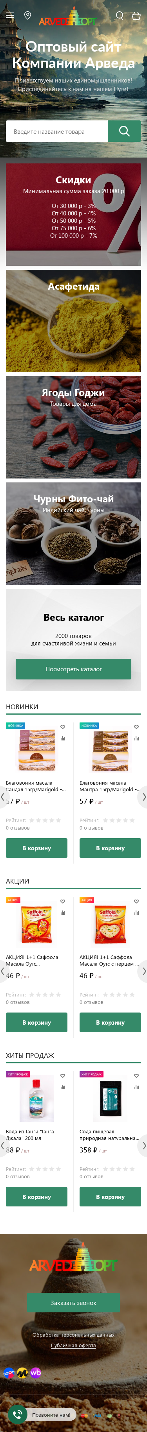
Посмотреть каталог (73, 669)
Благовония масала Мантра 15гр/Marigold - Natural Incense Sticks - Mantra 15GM (108, 785)
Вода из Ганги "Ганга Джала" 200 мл (30, 1134)
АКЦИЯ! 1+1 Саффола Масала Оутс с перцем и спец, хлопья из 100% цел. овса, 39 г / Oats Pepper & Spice (109, 960)
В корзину (36, 848)
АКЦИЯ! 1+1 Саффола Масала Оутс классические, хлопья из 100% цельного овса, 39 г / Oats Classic (36, 960)
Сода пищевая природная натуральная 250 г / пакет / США (109, 1134)
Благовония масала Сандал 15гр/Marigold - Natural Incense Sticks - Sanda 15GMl (34, 785)
